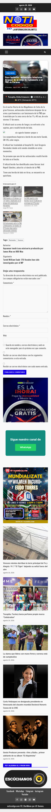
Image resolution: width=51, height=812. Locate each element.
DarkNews (28, 806)
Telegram (29, 791)
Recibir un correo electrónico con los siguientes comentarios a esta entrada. (22, 357)
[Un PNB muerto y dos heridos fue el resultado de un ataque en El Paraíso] (33, 191)
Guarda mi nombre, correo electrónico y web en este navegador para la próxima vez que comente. (26, 346)
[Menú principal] (6, 52)
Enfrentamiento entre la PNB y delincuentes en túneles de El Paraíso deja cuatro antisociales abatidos (12, 227)
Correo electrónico (11, 325)
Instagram (39, 791)
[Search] (45, 52)
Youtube (25, 794)
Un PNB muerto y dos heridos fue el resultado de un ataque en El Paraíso (33, 200)
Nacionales (12, 240)
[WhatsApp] (21, 9)
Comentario (8, 282)
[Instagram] (30, 9)
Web (5, 335)
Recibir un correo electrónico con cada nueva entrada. (25, 366)
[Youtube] (34, 9)
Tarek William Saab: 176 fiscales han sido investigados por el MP (21, 259)
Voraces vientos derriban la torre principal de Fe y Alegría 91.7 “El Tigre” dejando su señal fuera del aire (25, 566)
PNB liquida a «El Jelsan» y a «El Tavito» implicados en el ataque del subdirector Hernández (12, 202)
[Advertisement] (25, 40)
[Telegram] (25, 9)
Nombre (7, 316)
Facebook (10, 791)
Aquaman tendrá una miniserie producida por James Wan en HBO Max (23, 248)
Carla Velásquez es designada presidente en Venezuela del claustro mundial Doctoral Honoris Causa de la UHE (24, 704)
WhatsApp (25, 447)
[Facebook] (17, 9)
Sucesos (20, 240)
